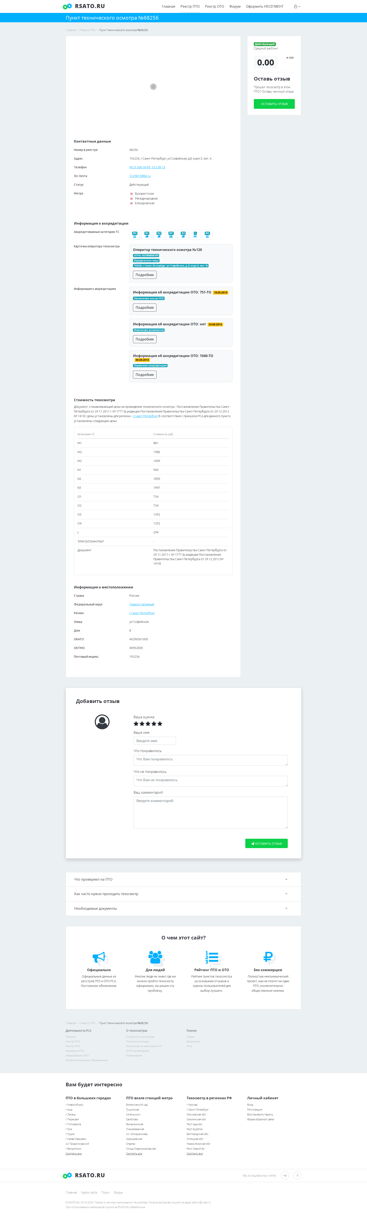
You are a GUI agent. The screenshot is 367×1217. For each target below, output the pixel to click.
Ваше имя (141, 732)
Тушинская (132, 1109)
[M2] (207, 236)
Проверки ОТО (75, 1050)
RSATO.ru (89, 6)
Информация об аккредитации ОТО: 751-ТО (172, 292)
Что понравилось (148, 750)
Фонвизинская (134, 1124)
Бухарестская (142, 193)
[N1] (147, 236)
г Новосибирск (74, 1104)
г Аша (69, 1109)
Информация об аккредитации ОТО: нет (169, 324)
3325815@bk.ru (140, 176)
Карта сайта (89, 1192)
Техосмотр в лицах (137, 1041)
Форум (235, 6)
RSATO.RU (89, 1175)
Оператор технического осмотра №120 (167, 249)
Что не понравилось (150, 771)
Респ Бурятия (194, 1129)
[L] (196, 236)
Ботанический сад (137, 1104)
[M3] (135, 236)
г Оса (69, 1129)
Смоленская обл (196, 1119)
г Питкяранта (73, 1124)
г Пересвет (72, 1119)
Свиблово (132, 1119)
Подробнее (145, 275)
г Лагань (71, 1114)
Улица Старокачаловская (141, 1148)
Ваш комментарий (148, 792)
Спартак (131, 1144)
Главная (168, 6)
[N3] (184, 236)
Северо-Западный (141, 604)
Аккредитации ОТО (77, 1055)
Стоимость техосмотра (140, 1036)
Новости (71, 1036)
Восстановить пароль (260, 1114)
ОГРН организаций (137, 1050)
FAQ (189, 1046)
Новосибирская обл (198, 1144)
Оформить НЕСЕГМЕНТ (265, 6)
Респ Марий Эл (196, 1148)
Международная (143, 198)
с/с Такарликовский (77, 1144)
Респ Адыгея (194, 1124)
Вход (250, 1104)
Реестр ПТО (190, 6)
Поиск (105, 1192)
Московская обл (196, 1114)
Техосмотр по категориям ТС (144, 1046)
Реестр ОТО (214, 6)
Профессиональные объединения (86, 1060)
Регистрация (254, 1109)
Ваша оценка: (144, 717)
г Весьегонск (73, 1148)
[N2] (160, 236)
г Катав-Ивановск (76, 1139)
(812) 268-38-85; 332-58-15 (147, 167)
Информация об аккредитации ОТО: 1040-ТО (173, 355)
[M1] (172, 236)
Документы (193, 1041)
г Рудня (70, 1134)
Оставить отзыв (274, 104)
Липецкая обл (195, 1139)
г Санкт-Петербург (145, 416)
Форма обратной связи (260, 1119)
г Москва (192, 1104)
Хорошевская (134, 1139)
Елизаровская (142, 203)
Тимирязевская (135, 1129)
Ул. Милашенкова (136, 1134)
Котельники (133, 1114)
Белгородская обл (197, 1134)
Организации (134, 1055)
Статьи (191, 1036)
